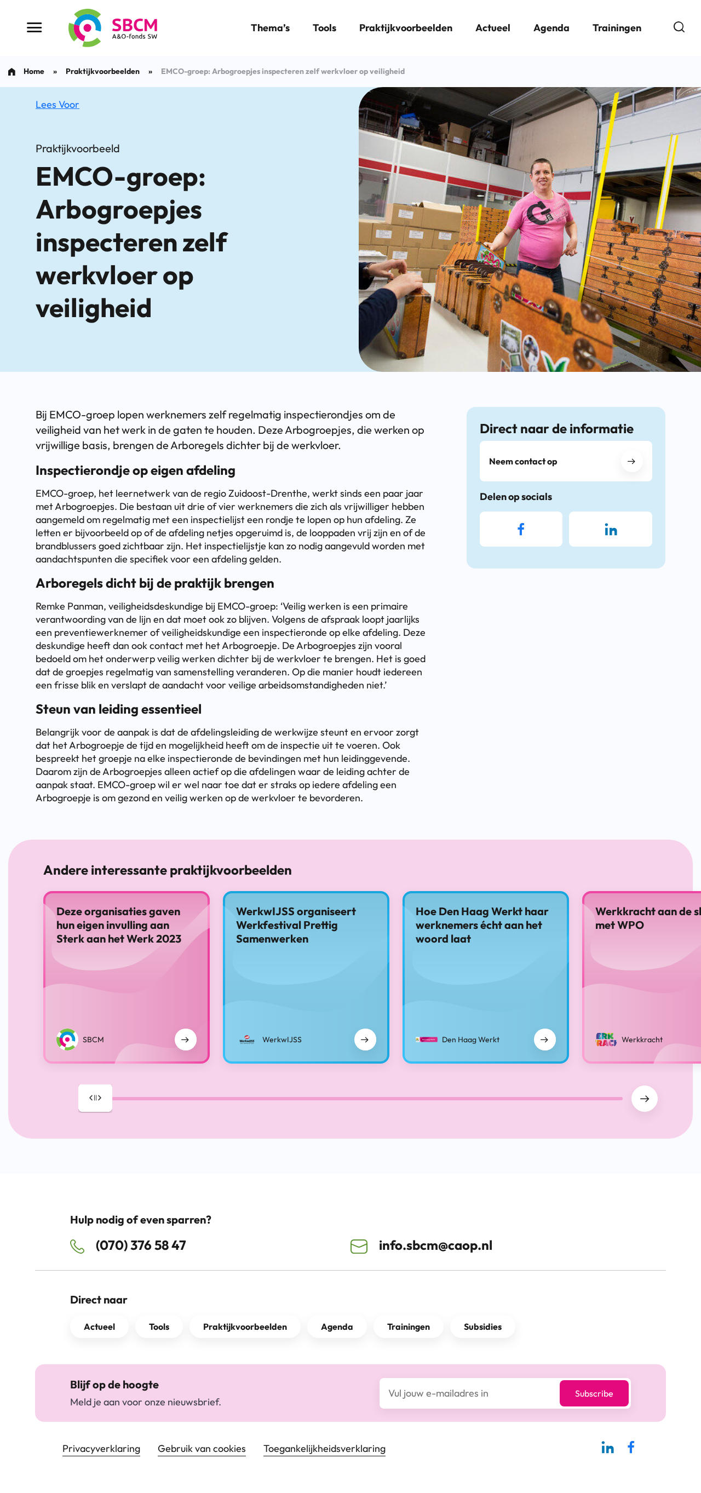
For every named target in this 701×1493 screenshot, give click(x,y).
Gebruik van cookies (202, 1448)
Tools (324, 27)
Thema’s (270, 27)
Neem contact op (523, 461)
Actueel (492, 27)
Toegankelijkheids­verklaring (324, 1448)
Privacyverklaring (101, 1448)
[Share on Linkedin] (611, 529)
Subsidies (483, 1326)
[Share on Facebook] (521, 529)
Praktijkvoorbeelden (405, 27)
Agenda (551, 27)
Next (644, 1099)
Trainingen (617, 27)
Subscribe (594, 1393)
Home (34, 71)
